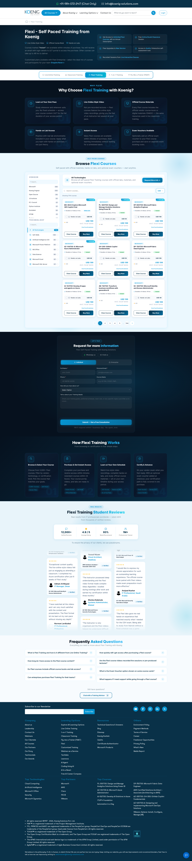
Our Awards (29, 759)
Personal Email (102, 368)
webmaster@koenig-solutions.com (69, 854)
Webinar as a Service (69, 751)
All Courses (50, 13)
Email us (105, 355)
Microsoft (65, 784)
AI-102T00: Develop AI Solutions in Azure (113, 796)
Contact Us (105, 13)
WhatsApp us (90, 355)
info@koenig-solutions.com (121, 3)
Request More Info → (152, 180)
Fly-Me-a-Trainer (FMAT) (140, 75)
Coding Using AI (67, 766)
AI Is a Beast (66, 770)
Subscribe (89, 712)
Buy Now (86, 234)
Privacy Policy (139, 744)
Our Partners (30, 747)
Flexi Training (96, 75)
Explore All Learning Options (72, 725)
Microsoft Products (105, 747)
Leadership (29, 728)
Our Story (29, 751)
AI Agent (64, 762)
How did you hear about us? (69, 386)
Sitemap (100, 732)
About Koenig (69, 13)
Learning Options (88, 13)
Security (28, 795)
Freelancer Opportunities (144, 740)
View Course (71, 234)
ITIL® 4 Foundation (104, 800)
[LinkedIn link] (157, 709)
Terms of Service (140, 732)
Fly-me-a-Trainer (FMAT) (71, 740)
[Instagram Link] (150, 709)
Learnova (65, 759)
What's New (138, 747)
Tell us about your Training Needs (71, 394)
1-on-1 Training (117, 75)
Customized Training (69, 747)
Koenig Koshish (103, 736)
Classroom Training (75, 75)
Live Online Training (52, 75)
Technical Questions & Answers (110, 725)
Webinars (29, 736)
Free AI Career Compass (71, 774)
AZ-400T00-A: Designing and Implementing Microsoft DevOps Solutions (147, 805)
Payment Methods (141, 728)
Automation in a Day (105, 804)
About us (28, 725)
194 (127, 323)
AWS (63, 787)
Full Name (64, 368)
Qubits (100, 740)
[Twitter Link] (164, 709)
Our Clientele (30, 740)
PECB (63, 795)
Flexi (63, 744)
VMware (64, 799)
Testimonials (30, 755)
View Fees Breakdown (87, 227)
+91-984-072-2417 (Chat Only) (78, 3)
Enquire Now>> (57, 62)
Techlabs (65, 755)
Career (136, 736)
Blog (99, 728)
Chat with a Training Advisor (95, 695)
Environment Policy (141, 725)
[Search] (153, 13)
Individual (79, 362)
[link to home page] (32, 13)
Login (163, 13)
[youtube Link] (135, 709)
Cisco (63, 791)
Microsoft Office (32, 791)
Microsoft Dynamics (33, 799)
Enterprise (114, 362)
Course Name (101, 377)
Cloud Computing (32, 784)
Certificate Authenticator (107, 744)
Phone (63, 377)
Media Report (139, 751)
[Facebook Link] (142, 709)
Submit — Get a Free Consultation (96, 422)
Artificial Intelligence (33, 787)
